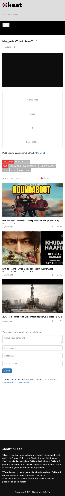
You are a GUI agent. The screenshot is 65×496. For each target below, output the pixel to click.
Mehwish (40, 152)
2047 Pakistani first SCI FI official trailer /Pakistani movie (32, 316)
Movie (13, 170)
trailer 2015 (24, 170)
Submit (7, 371)
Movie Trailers (22, 162)
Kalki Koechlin (30, 166)
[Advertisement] (32, 410)
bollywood (15, 166)
